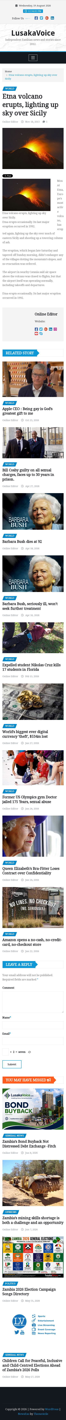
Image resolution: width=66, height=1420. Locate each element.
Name (6, 1017)
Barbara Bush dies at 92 (22, 542)
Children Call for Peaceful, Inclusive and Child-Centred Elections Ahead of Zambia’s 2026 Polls (32, 1365)
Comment (8, 987)
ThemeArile (41, 1413)
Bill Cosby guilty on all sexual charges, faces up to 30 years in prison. (28, 474)
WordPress (51, 1409)
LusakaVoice (33, 33)
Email (6, 1033)
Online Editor (10, 121)
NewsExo (23, 1413)
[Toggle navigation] (33, 58)
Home (8, 71)
